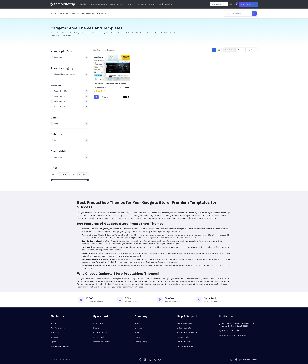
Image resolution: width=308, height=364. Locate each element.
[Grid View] (214, 50)
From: (53, 174)
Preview (105, 97)
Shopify (82, 4)
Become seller (99, 337)
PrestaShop (56, 332)
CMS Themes (116, 4)
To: (73, 174)
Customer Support (185, 346)
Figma (53, 342)
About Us (139, 323)
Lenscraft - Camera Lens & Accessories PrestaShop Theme (111, 84)
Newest (240, 50)
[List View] (219, 50)
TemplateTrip (101, 87)
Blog (137, 332)
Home (53, 13)
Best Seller (229, 50)
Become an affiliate (102, 342)
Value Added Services (61, 346)
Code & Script (165, 4)
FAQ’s (137, 337)
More (130, 4)
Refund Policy (183, 342)
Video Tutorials (184, 328)
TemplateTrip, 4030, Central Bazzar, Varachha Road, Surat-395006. (238, 324)
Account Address (101, 332)
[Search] (254, 13)
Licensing (139, 328)
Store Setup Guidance (187, 332)
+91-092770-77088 (230, 330)
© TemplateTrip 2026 (60, 359)
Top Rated (251, 50)
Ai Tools (152, 4)
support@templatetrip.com (234, 335)
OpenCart (55, 337)
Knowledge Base (184, 323)
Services (142, 4)
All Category (64, 13)
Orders (96, 328)
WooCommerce (98, 4)
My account (98, 323)
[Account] (231, 4)
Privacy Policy (141, 342)
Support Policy (183, 337)
